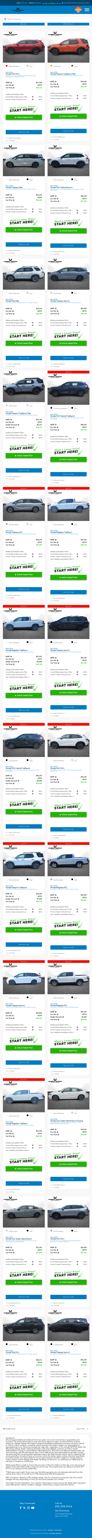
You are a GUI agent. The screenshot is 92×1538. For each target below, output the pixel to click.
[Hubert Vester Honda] (13, 10)
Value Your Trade (24, 132)
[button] (43, 46)
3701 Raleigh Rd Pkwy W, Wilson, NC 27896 (76, 3)
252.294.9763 (22, 3)
